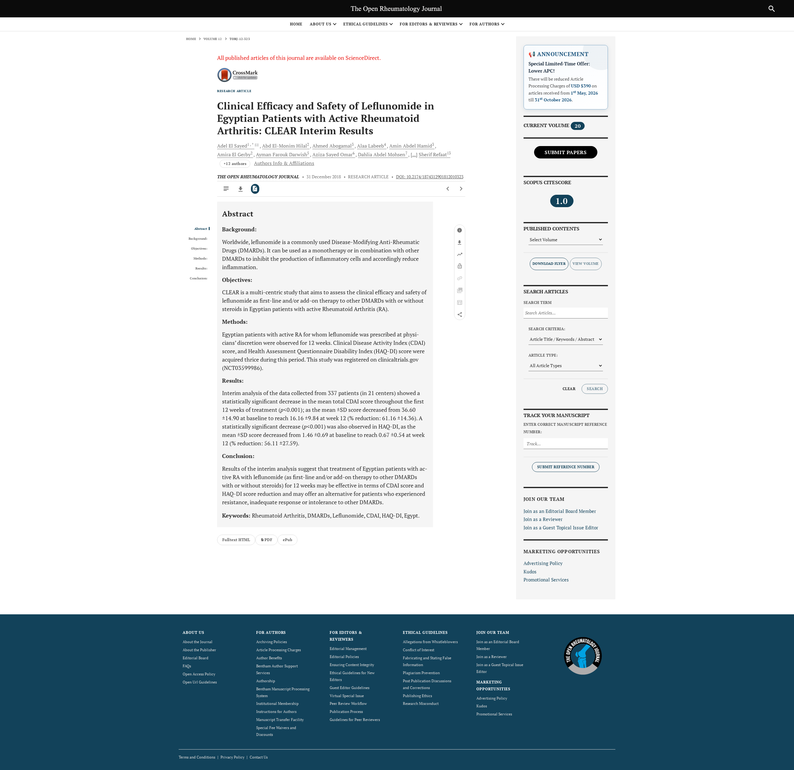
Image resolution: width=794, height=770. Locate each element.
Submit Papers (566, 152)
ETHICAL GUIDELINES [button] (365, 24)
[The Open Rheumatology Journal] (583, 655)
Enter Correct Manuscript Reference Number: (565, 428)
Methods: (200, 258)
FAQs (187, 666)
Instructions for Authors (276, 711)
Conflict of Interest (418, 650)
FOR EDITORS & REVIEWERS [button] (429, 24)
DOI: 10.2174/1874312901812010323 (429, 177)
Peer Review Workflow (348, 703)
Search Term (537, 302)
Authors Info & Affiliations (284, 163)
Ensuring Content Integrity (352, 664)
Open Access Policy (199, 674)
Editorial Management (348, 648)
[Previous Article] (448, 189)
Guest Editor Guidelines (349, 687)
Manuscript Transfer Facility (280, 719)
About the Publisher (199, 650)
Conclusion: (198, 278)
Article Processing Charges (278, 650)
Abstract (200, 229)
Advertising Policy (543, 563)
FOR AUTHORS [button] (485, 24)
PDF (268, 539)
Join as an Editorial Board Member (560, 511)
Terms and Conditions (197, 757)
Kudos (530, 571)
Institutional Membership (277, 703)
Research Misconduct (421, 703)
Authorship (265, 681)
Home (296, 24)
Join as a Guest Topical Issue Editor (561, 527)
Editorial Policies (344, 656)
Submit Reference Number (565, 467)
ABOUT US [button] (321, 24)
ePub (287, 539)
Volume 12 (212, 39)
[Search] (772, 9)
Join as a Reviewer (543, 519)
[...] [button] (414, 154)
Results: (201, 268)
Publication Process (346, 711)
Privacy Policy (232, 757)
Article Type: (543, 355)
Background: (198, 239)
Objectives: (199, 249)
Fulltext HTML (236, 539)
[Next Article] (461, 189)
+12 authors (235, 163)
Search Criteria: (547, 329)
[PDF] (255, 189)
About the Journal (197, 641)
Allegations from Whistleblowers (430, 641)
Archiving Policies (271, 641)
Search (595, 388)
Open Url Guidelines (200, 682)
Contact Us (259, 757)
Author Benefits (269, 658)
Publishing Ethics (417, 695)
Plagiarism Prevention (421, 672)
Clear (569, 388)
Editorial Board (195, 658)
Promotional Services (546, 579)
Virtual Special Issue (347, 695)
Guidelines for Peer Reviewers (355, 719)
